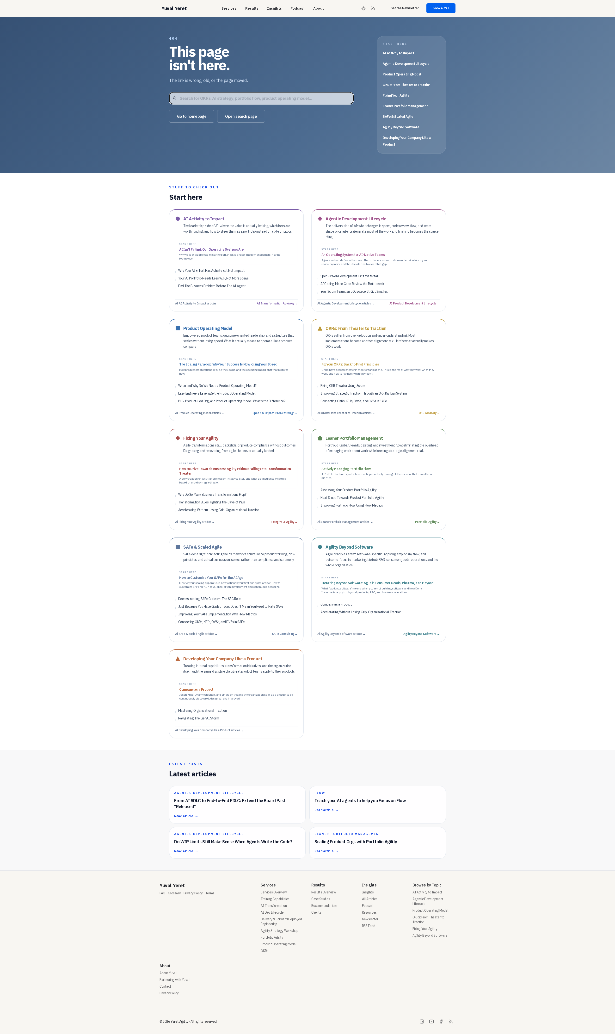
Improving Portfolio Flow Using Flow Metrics (351, 505)
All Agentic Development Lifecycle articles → (345, 303)
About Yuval (168, 973)
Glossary (174, 893)
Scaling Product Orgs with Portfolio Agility (355, 841)
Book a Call (440, 8)
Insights (274, 8)
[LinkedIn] (422, 1021)
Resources (369, 912)
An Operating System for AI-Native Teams (353, 255)
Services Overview (274, 892)
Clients (316, 912)
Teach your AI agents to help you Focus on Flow (360, 800)
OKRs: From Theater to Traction (406, 85)
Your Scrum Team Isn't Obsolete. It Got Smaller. (354, 291)
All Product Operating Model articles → (199, 413)
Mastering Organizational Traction (202, 710)
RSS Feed (368, 926)
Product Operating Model (402, 74)
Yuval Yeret (172, 885)
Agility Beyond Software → (421, 633)
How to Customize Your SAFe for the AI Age (211, 577)
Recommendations (324, 906)
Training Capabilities (275, 899)
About (318, 8)
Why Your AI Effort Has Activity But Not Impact (211, 270)
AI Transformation (274, 906)
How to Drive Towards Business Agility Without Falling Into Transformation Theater (235, 470)
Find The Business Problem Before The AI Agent (212, 286)
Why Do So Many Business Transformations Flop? (212, 494)
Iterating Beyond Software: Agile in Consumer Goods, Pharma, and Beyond (377, 583)
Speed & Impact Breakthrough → (275, 413)
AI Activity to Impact (398, 53)
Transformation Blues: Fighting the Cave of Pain (211, 502)
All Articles (369, 899)
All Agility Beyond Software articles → (341, 633)
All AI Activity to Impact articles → (197, 303)
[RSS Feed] (373, 8)
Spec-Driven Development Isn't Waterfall (349, 276)
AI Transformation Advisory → (277, 303)
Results (251, 8)
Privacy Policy (193, 893)
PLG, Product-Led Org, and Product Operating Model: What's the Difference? (231, 401)
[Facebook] (441, 1021)
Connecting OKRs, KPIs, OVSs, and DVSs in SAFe (353, 401)
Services (228, 8)
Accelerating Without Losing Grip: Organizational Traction (218, 510)
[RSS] (450, 1021)
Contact (165, 986)
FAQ (162, 893)
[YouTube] (431, 1021)
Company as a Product (336, 604)
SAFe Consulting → (285, 633)
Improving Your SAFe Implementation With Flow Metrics (217, 614)
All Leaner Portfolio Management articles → (345, 522)
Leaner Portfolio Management (405, 106)
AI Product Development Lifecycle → (414, 303)
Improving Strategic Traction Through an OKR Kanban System (363, 393)
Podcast (297, 8)
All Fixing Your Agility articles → (195, 522)
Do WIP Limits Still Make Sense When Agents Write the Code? (233, 841)
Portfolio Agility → (427, 522)
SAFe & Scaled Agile (398, 116)
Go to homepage (191, 116)
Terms (209, 893)
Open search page (241, 116)
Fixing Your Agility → (284, 522)
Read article (186, 816)
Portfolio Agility (272, 937)
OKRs (264, 951)
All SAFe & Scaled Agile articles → (196, 633)
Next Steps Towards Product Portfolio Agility (352, 497)
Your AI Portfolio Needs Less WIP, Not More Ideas (213, 278)
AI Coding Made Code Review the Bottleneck (352, 283)
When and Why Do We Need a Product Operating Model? (217, 386)
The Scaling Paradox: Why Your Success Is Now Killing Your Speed (228, 364)
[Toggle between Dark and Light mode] (363, 8)
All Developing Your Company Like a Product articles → (209, 730)
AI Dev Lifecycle (272, 912)
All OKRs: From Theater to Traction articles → (346, 413)
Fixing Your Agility (396, 95)
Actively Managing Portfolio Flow (345, 468)
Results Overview (323, 892)
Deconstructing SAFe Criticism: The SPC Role (209, 598)
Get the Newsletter (404, 8)
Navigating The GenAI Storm (198, 718)
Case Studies (320, 899)
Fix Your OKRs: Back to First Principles (350, 364)
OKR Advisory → (429, 413)
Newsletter (370, 919)
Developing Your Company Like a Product (222, 659)
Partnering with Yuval (175, 980)
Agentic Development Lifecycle (406, 64)
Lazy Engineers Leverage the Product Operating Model (217, 393)
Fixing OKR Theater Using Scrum (342, 386)
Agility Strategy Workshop (279, 931)
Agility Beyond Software (401, 127)
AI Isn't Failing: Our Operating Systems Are (211, 249)
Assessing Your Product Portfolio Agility (348, 490)
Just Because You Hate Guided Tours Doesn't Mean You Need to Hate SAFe (230, 606)
